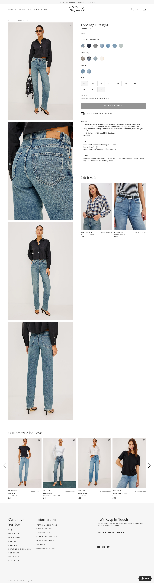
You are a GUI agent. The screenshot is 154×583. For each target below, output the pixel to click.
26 (110, 83)
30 (84, 89)
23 (84, 83)
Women (22, 9)
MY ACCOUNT (14, 533)
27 (118, 83)
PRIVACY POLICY (44, 529)
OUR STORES (14, 537)
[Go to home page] (77, 9)
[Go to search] (132, 9)
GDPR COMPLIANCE (45, 540)
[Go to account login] (138, 9)
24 (93, 83)
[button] (71, 25)
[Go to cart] (144, 9)
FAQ (10, 530)
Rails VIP (12, 9)
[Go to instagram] (103, 547)
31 (92, 89)
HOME (10, 20)
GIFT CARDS (14, 556)
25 (101, 83)
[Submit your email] (144, 532)
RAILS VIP (12, 541)
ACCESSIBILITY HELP (45, 548)
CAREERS (40, 544)
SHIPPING (12, 545)
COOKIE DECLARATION (46, 536)
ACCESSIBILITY (43, 532)
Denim (36, 9)
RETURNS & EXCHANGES (19, 549)
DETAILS (84, 121)
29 (135, 83)
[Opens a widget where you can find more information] (145, 579)
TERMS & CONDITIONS (46, 525)
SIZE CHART (13, 553)
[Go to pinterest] (108, 547)
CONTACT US (14, 560)
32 (101, 89)
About (44, 9)
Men (29, 9)
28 (126, 83)
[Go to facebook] (98, 547)
